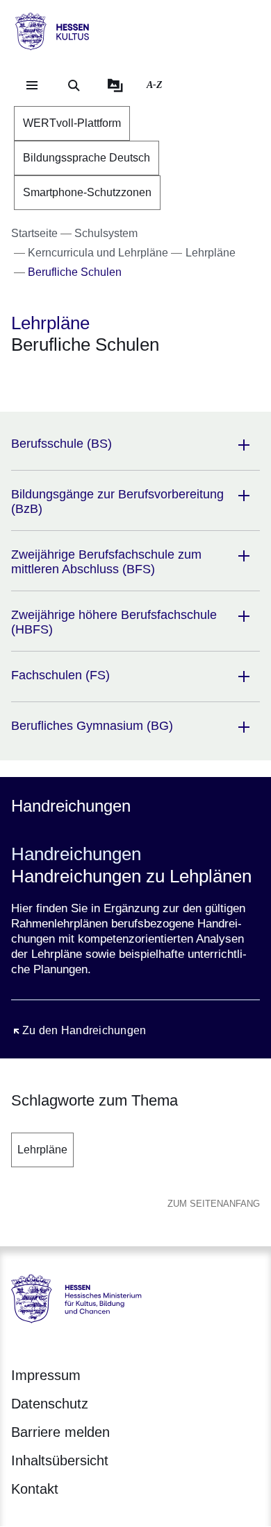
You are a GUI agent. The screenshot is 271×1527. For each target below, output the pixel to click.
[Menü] (32, 85)
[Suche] (73, 85)
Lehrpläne (42, 1149)
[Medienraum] (115, 85)
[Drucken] (130, 381)
